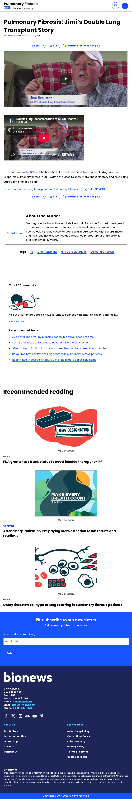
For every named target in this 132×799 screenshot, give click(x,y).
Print (55, 45)
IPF (31, 252)
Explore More (75, 724)
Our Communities (15, 736)
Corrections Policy (78, 736)
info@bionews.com (23, 704)
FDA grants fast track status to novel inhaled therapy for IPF (50, 342)
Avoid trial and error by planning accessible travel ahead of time (53, 337)
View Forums (17, 321)
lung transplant (47, 252)
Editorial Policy (76, 741)
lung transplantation (74, 252)
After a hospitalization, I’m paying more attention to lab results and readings (60, 348)
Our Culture (11, 731)
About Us (9, 724)
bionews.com (23, 701)
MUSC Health (34, 172)
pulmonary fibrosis (102, 252)
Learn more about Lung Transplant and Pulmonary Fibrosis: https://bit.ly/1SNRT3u (55, 189)
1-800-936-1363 (22, 708)
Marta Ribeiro (20, 35)
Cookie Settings (77, 756)
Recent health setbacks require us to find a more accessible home (54, 360)
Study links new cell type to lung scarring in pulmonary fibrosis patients (57, 354)
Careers (9, 746)
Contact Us (11, 751)
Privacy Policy (75, 746)
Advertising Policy (78, 731)
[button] (115, 5)
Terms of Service (77, 751)
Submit (12, 653)
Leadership (11, 741)
